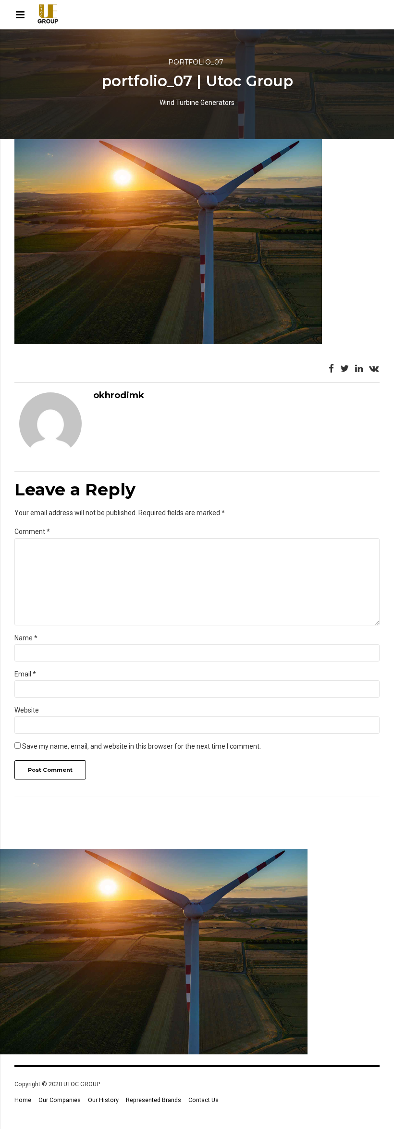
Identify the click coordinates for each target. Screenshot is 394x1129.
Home (22, 1099)
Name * (25, 638)
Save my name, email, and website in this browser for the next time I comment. (141, 746)
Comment (32, 531)
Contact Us (203, 1099)
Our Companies (59, 1099)
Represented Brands (153, 1099)
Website (26, 710)
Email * (25, 674)
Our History (103, 1099)
